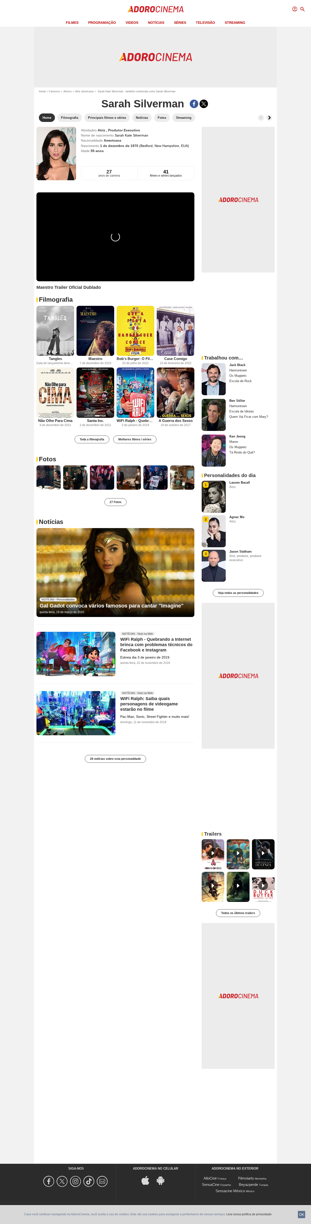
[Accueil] (155, 9)
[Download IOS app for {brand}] (148, 1180)
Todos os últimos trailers (238, 913)
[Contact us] (103, 1181)
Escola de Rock (240, 381)
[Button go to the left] (261, 118)
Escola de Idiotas (241, 411)
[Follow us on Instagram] (76, 1181)
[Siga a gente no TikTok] (89, 1181)
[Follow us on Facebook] (49, 1181)
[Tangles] (55, 331)
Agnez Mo (236, 517)
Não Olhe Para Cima (55, 421)
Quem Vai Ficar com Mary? (248, 417)
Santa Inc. (95, 421)
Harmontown (238, 370)
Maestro (95, 359)
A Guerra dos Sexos (176, 421)
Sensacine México (230, 1191)
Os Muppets (238, 375)
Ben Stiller (237, 400)
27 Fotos (115, 502)
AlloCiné (210, 1178)
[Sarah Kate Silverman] (56, 153)
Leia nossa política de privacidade (249, 1214)
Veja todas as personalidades (238, 593)
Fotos (47, 459)
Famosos (54, 91)
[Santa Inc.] (95, 393)
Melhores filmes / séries (134, 439)
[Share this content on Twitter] (203, 104)
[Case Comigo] (175, 331)
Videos (132, 23)
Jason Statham (240, 551)
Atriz (102, 130)
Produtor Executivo (124, 130)
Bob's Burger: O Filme (135, 359)
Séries (180, 23)
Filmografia (56, 299)
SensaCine (210, 1184)
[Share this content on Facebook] (194, 104)
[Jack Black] (214, 379)
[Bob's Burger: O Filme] (135, 331)
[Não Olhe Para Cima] (55, 393)
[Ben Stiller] (214, 415)
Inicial (42, 91)
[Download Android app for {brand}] (163, 1180)
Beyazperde (248, 1184)
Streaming (235, 23)
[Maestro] (95, 331)
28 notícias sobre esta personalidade (115, 759)
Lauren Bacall (239, 482)
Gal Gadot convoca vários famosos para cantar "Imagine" (111, 606)
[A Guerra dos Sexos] (175, 393)
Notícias (156, 23)
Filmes (72, 23)
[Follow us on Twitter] (63, 1181)
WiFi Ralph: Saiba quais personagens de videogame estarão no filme (149, 704)
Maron (233, 442)
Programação (102, 23)
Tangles (55, 359)
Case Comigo (175, 359)
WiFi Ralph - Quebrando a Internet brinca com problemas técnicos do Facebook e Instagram (156, 644)
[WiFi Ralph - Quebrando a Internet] (135, 393)
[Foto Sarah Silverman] (48, 477)
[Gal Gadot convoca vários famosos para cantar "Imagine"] (115, 572)
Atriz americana (84, 91)
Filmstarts (246, 1178)
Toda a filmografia (92, 439)
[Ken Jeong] (214, 451)
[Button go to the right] (269, 118)
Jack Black (237, 365)
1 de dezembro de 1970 (119, 146)
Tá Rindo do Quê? (242, 452)
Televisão (205, 23)
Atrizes (67, 91)
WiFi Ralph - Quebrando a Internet (135, 421)
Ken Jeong (237, 436)
